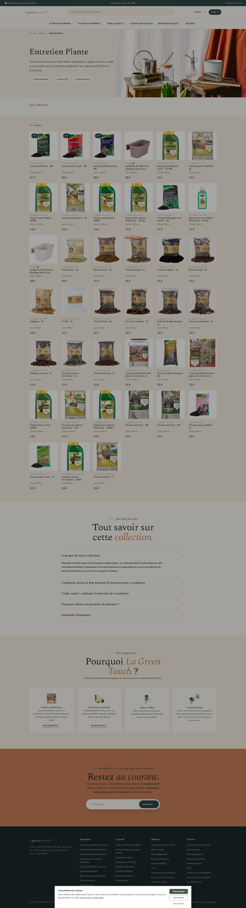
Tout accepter (179, 891)
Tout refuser (178, 898)
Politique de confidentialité (91, 897)
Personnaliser (178, 903)
